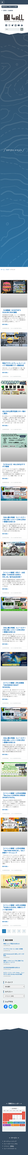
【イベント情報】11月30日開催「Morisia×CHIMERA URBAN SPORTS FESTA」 (14, 795)
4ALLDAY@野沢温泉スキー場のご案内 (14, 412)
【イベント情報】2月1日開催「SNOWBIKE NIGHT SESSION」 (13, 685)
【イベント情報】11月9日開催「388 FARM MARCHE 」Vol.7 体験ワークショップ (13, 850)
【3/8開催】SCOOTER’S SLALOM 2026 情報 (11, 311)
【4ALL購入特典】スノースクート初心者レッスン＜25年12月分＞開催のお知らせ (14, 519)
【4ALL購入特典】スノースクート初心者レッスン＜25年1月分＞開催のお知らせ (14, 740)
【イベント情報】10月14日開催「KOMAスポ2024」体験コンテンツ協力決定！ (14, 907)
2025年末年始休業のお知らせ (11, 967)
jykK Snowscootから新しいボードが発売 (13, 955)
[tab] (14, 10)
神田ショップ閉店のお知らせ (11, 944)
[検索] (21, 29)
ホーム (3, 269)
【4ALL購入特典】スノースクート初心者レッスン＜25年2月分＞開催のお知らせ (14, 629)
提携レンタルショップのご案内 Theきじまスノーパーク (13, 961)
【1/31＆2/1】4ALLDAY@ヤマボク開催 (13, 465)
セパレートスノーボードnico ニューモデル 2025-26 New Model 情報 (13, 973)
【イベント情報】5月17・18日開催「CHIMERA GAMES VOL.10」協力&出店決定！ (13, 574)
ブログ (7, 269)
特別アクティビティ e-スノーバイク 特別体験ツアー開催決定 (13, 364)
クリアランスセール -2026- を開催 (13, 949)
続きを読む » (5, 324)
